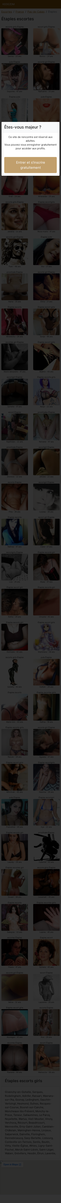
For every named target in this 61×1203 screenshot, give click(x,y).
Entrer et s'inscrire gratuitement (30, 165)
